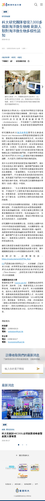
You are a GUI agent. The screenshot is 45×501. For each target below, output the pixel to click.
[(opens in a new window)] (23, 468)
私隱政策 (8, 484)
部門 (36, 484)
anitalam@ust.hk (15, 331)
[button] (42, 88)
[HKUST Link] (11, 4)
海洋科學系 (22, 132)
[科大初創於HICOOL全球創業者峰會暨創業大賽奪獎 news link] (22, 416)
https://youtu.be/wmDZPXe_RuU (16, 259)
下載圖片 (5, 61)
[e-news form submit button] (38, 368)
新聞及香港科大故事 (13, 48)
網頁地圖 (18, 484)
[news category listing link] (6, 16)
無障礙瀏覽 (27, 484)
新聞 (23, 48)
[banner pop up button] (37, 91)
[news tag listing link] (5, 57)
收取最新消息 (21, 61)
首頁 (3, 48)
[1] (22, 155)
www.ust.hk (20, 282)
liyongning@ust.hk (16, 342)
